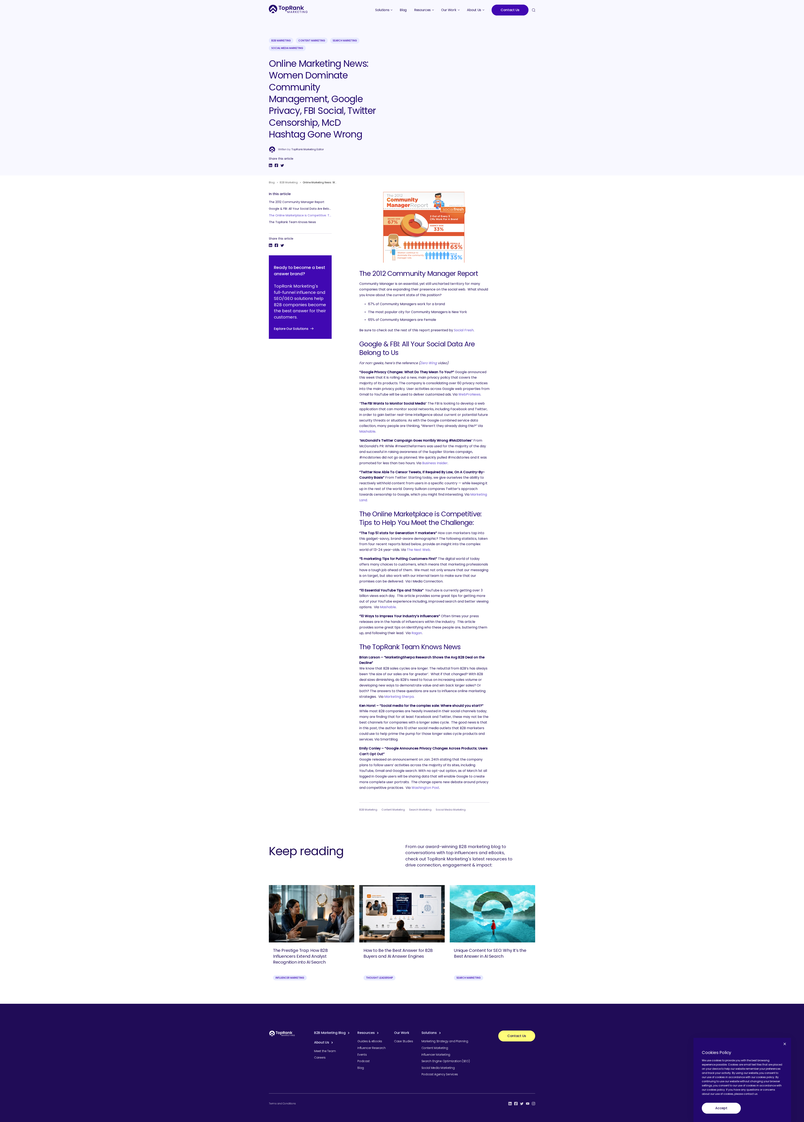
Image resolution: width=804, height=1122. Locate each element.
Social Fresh (464, 330)
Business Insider (435, 463)
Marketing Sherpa (399, 696)
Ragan (416, 633)
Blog (272, 182)
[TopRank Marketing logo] (282, 1033)
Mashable (367, 431)
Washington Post (425, 787)
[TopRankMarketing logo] (288, 9)
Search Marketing (345, 40)
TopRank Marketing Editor (307, 149)
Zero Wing (428, 363)
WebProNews (469, 394)
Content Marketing (311, 40)
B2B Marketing (281, 40)
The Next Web (418, 549)
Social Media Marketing (287, 48)
